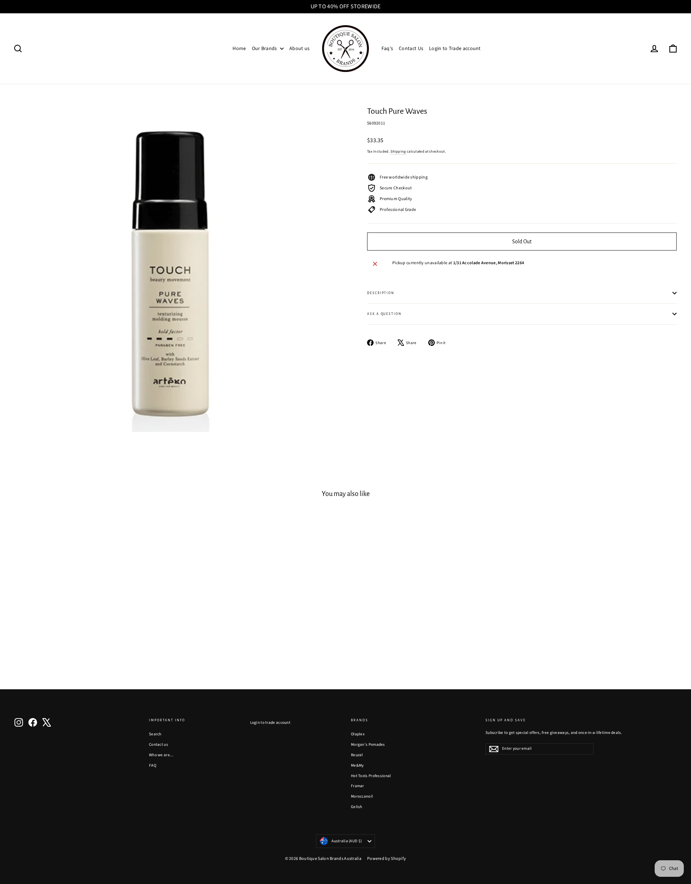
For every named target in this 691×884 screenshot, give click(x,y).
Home (239, 48)
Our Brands (265, 48)
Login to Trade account (455, 48)
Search (155, 734)
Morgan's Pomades (368, 744)
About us (299, 48)
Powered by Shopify (386, 859)
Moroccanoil (362, 796)
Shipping (398, 151)
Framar (357, 786)
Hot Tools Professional (371, 776)
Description (380, 293)
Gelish (356, 806)
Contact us (158, 744)
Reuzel (357, 755)
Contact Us (411, 48)
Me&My (357, 765)
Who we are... (161, 755)
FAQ (152, 765)
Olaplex (358, 734)
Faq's (387, 48)
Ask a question (384, 314)
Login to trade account (270, 722)
